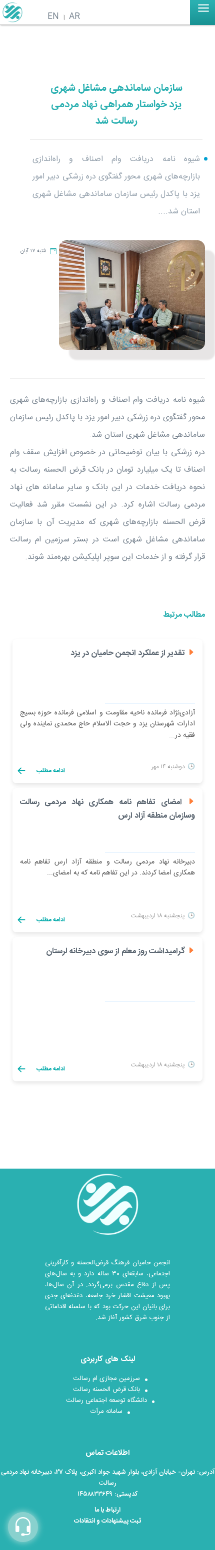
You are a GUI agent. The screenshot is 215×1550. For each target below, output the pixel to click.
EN (53, 16)
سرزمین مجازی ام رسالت (106, 1378)
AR (74, 16)
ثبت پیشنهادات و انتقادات (107, 1521)
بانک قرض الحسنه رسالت (106, 1389)
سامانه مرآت (106, 1411)
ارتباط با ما (107, 1510)
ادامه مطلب (50, 771)
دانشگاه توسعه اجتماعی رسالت (106, 1400)
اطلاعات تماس (108, 1453)
